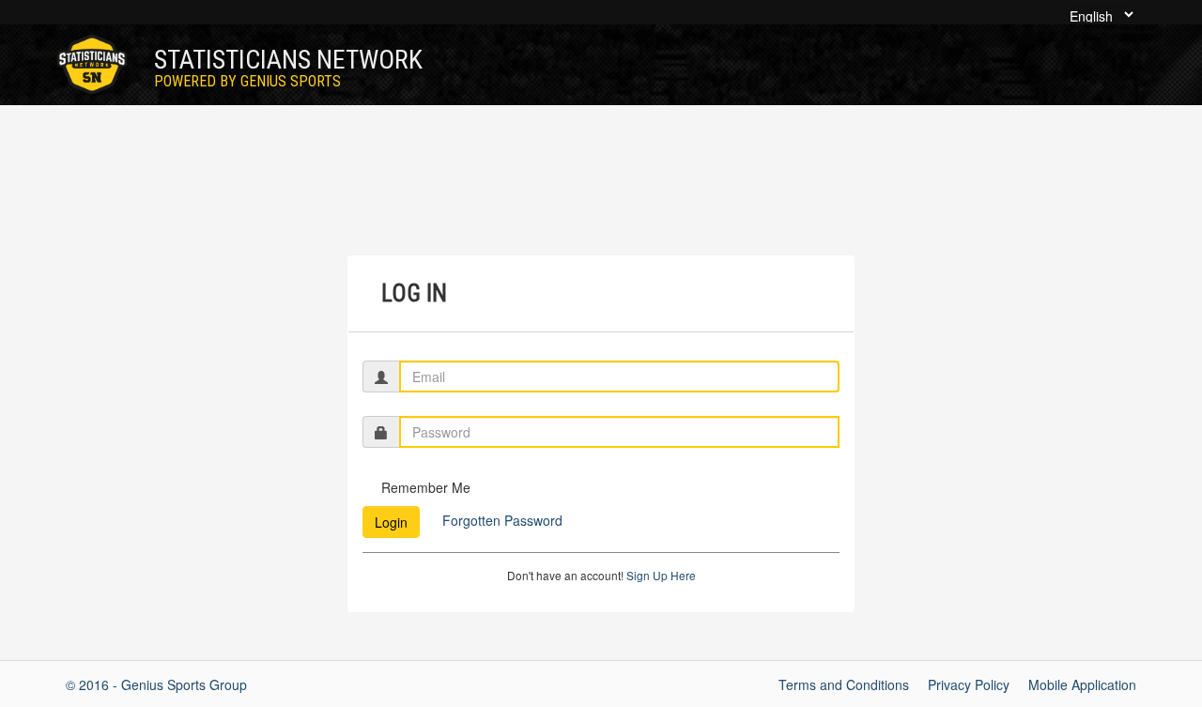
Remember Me (425, 487)
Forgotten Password (500, 520)
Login (391, 522)
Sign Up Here (661, 575)
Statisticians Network (288, 67)
